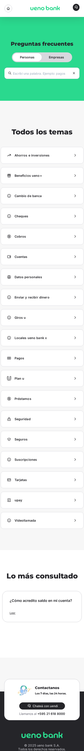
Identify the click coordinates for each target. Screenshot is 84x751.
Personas (27, 57)
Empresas (56, 57)
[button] (76, 7)
